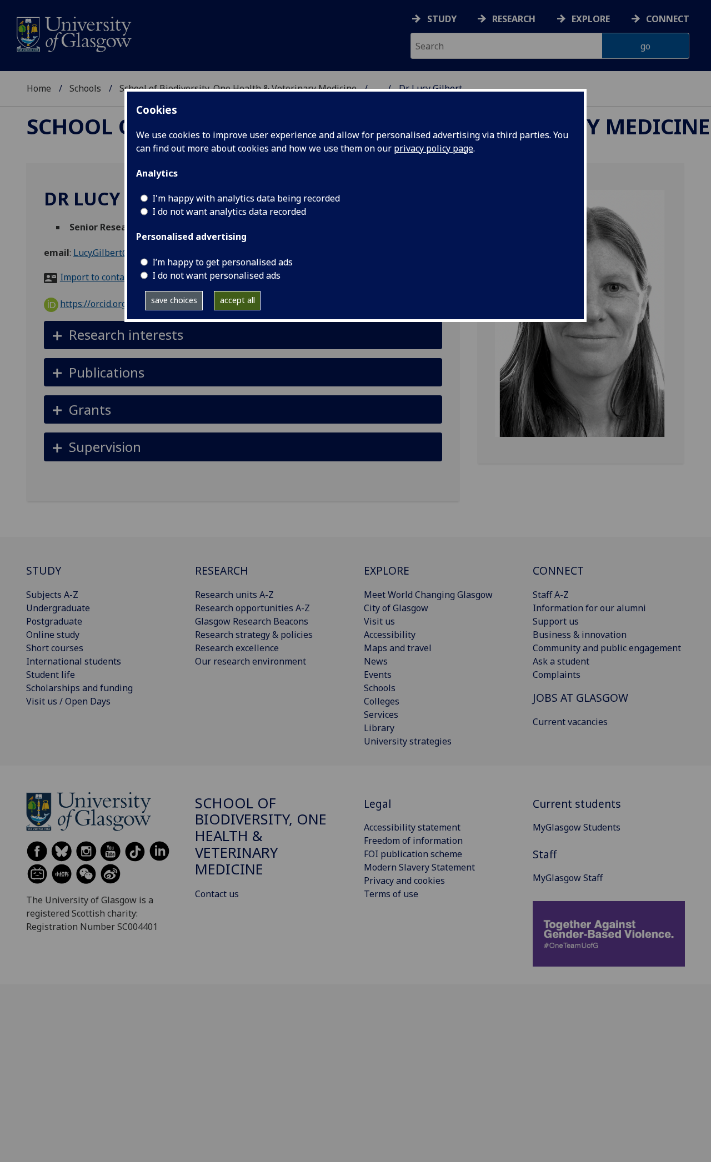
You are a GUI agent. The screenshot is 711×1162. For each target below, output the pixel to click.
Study (442, 19)
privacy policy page (433, 148)
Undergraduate (58, 608)
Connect (667, 19)
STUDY (43, 570)
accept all (237, 300)
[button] (243, 335)
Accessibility (389, 634)
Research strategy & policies (254, 634)
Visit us (379, 621)
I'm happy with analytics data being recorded (246, 198)
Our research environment (250, 661)
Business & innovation (580, 634)
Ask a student (561, 661)
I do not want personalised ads (216, 275)
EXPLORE (386, 570)
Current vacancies (570, 722)
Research (513, 19)
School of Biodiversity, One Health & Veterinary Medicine (261, 836)
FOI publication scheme (413, 854)
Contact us (217, 894)
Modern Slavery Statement (419, 867)
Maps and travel (398, 648)
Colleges (381, 701)
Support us (556, 621)
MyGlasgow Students (576, 827)
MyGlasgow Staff (568, 878)
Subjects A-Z (52, 594)
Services (381, 714)
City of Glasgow (396, 608)
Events (378, 674)
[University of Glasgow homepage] (73, 33)
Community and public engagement (607, 648)
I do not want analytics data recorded (229, 211)
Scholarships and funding (79, 688)
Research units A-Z (234, 594)
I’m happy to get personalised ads (222, 262)
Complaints (556, 674)
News (376, 661)
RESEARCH (221, 570)
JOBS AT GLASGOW (580, 697)
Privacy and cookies (404, 880)
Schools (85, 88)
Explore (591, 19)
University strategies (408, 741)
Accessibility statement (412, 827)
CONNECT (558, 570)
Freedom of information (413, 840)
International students (73, 661)
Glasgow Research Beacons (251, 621)
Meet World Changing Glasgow (428, 594)
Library (379, 728)
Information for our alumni (589, 608)
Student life (50, 674)
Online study (52, 634)
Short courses (54, 648)
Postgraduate (54, 621)
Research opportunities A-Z (252, 608)
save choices (174, 300)
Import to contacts (98, 277)
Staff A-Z (551, 594)
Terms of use (391, 894)
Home (39, 88)
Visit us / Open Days (68, 701)
